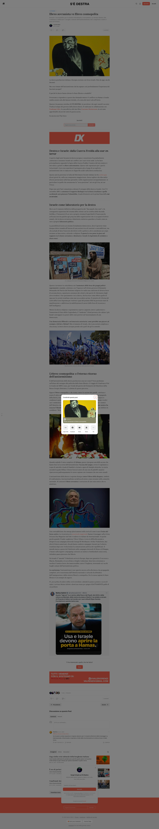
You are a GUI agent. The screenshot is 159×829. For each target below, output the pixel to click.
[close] (95, 397)
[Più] (93, 427)
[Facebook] (72, 427)
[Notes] (86, 427)
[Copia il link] (65, 427)
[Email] (79, 427)
